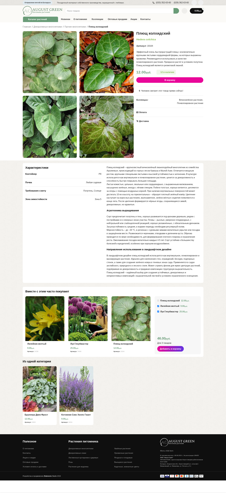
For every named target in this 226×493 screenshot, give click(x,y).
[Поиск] (176, 11)
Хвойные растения (122, 448)
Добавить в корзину (170, 349)
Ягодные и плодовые (123, 458)
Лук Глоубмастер (79, 344)
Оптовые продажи (30, 462)
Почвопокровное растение (190, 103)
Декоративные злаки (77, 453)
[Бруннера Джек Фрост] (40, 389)
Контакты (27, 453)
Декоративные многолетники (48, 27)
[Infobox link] (162, 2)
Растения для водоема (78, 467)
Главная (27, 27)
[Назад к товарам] (198, 27)
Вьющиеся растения (123, 462)
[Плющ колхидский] (131, 318)
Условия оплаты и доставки (34, 467)
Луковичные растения (123, 453)
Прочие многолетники (75, 27)
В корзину (170, 80)
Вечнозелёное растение (191, 100)
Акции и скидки (29, 458)
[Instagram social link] (194, 2)
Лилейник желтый (36, 344)
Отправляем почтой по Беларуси (38, 3)
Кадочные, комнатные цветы (126, 467)
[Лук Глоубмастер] (88, 318)
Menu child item (166, 451)
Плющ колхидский (123, 344)
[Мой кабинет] (184, 10)
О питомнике (28, 448)
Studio (50, 476)
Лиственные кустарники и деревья (83, 458)
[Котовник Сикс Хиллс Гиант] (76, 389)
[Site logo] (42, 11)
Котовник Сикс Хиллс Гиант (76, 415)
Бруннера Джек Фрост (36, 415)
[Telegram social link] (200, 2)
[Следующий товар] (201, 27)
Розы (70, 462)
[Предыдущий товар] (195, 27)
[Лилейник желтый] (45, 318)
